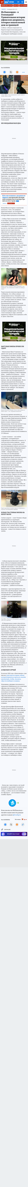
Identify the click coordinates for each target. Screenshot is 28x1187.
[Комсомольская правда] (9, 2)
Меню (2, 2)
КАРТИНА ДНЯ (7, 829)
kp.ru (25, 819)
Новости (16, 5)
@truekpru (17, 815)
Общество (4, 9)
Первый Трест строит (6, 5)
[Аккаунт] (26, 2)
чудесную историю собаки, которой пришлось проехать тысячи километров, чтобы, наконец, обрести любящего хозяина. (13, 678)
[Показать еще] (23, 72)
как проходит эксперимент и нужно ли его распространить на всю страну (13, 198)
